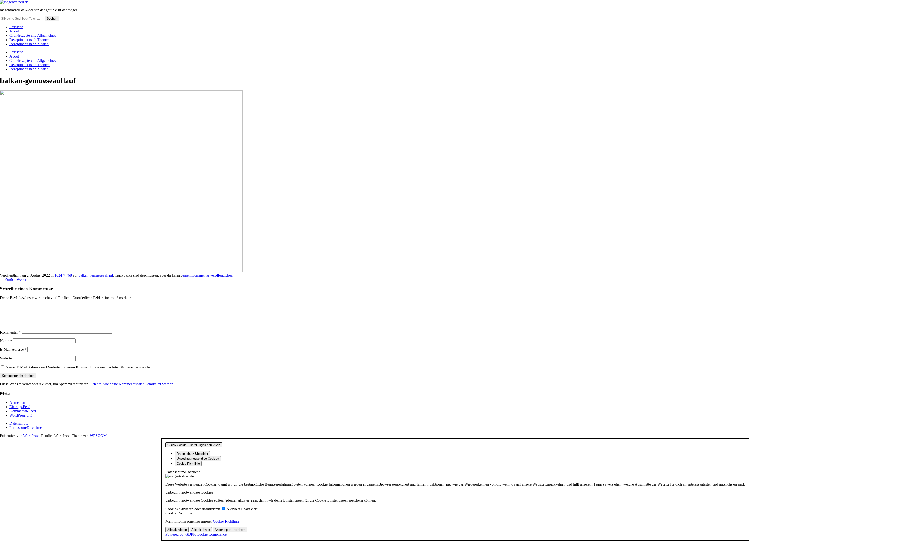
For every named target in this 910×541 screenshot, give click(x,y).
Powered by (196, 534)
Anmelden (17, 402)
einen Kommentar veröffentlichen (207, 275)
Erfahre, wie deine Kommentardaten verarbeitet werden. (132, 384)
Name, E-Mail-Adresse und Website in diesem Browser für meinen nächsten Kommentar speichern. (80, 367)
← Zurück (8, 279)
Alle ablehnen (200, 530)
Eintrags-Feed (19, 407)
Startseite (16, 27)
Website (6, 358)
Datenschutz (18, 423)
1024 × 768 (63, 275)
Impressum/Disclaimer (26, 428)
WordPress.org (20, 415)
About (14, 31)
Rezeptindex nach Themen (29, 40)
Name (6, 341)
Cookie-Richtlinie (226, 521)
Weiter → (24, 279)
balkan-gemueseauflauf (95, 275)
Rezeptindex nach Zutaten (29, 44)
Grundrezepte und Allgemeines (32, 35)
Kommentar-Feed (22, 411)
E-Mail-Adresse (13, 349)
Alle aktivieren (177, 530)
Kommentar (10, 332)
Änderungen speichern (230, 530)
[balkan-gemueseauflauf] (121, 271)
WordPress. (31, 436)
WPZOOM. (99, 436)
